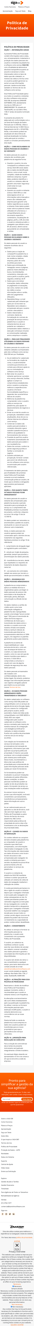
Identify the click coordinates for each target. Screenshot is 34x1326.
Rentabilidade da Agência (10, 1196)
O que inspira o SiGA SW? (10, 1139)
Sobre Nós (5, 1136)
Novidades (5, 1154)
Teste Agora (27, 1099)
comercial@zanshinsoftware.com (13, 1206)
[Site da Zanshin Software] (17, 1227)
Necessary (18, 1286)
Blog (29, 11)
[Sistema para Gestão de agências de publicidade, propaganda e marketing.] (17, 3)
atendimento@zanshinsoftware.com (17, 969)
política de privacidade (24, 1237)
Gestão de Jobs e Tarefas (10, 1182)
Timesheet (5, 1189)
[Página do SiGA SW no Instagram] (6, 1214)
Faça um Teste (20, 11)
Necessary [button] (17, 1284)
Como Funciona (10, 7)
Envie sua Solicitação (8, 1171)
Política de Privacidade (9, 1147)
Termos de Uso (15, 687)
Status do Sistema (7, 1157)
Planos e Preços (24, 7)
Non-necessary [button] (17, 1304)
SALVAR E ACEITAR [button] (17, 1325)
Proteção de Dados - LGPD (10, 1150)
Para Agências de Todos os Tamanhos (14, 1192)
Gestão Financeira (7, 1185)
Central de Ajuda (7, 1164)
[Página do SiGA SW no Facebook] (2, 1214)
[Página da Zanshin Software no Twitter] (9, 1214)
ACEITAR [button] (17, 1241)
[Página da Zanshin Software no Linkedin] (13, 1214)
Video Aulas (5, 1168)
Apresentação (8, 11)
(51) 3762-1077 (6, 1203)
